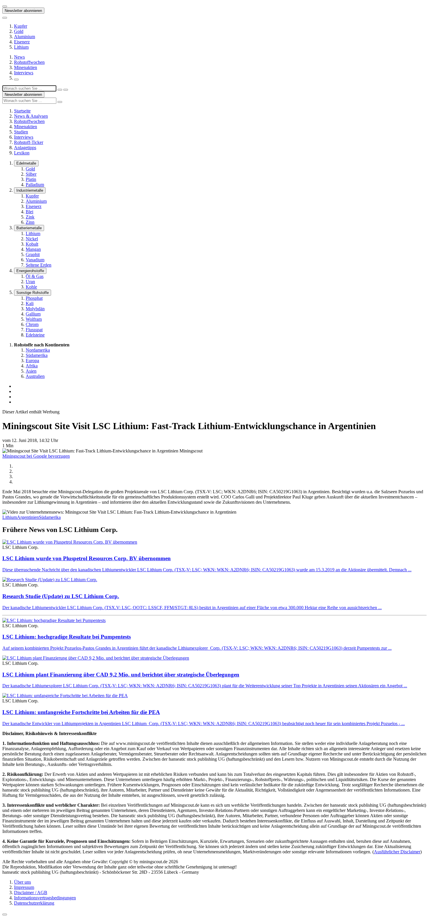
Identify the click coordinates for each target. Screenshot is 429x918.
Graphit (33, 254)
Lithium (21, 47)
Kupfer (20, 26)
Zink (30, 216)
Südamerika (37, 355)
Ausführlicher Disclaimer (397, 851)
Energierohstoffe (30, 271)
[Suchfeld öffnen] (16, 79)
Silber (31, 174)
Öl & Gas (34, 276)
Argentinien (28, 517)
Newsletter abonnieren (23, 10)
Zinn (30, 222)
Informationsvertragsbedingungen (45, 897)
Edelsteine (35, 334)
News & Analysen (31, 116)
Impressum (24, 887)
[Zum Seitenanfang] (4, 914)
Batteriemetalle (29, 228)
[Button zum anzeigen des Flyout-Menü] (4, 6)
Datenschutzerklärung (34, 903)
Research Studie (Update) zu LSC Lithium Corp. (60, 596)
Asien (31, 371)
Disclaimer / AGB (30, 892)
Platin (31, 179)
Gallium (33, 313)
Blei (29, 211)
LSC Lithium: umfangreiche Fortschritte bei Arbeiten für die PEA (81, 712)
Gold (18, 31)
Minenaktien (25, 67)
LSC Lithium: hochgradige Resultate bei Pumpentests (66, 637)
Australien (35, 376)
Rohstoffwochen (29, 62)
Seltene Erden (38, 264)
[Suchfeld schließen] (59, 90)
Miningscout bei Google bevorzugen (36, 456)
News (19, 56)
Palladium (35, 184)
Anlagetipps (25, 147)
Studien (21, 131)
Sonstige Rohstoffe (32, 292)
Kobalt (32, 244)
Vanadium (35, 259)
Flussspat (34, 329)
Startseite (22, 110)
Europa (32, 360)
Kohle (31, 286)
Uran (30, 281)
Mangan (33, 249)
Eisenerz (22, 41)
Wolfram (34, 319)
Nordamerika (38, 350)
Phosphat (34, 298)
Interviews (23, 72)
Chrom (32, 324)
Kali (30, 303)
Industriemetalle (29, 190)
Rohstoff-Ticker (28, 142)
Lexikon (21, 152)
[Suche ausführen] (65, 90)
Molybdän (35, 308)
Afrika (32, 365)
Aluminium (24, 36)
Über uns (22, 882)
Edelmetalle (26, 163)
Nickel (32, 238)
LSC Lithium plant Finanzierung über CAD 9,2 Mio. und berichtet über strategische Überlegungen (120, 675)
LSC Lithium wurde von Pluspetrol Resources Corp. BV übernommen (86, 558)
